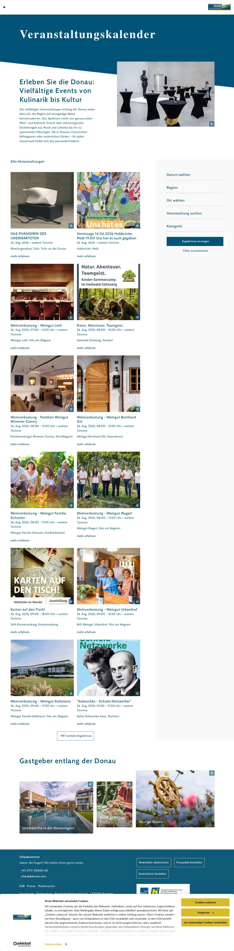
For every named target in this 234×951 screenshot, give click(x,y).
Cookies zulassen (205, 902)
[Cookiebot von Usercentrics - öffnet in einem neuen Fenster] (22, 944)
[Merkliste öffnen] (20, 7)
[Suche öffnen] (25, 7)
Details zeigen (53, 944)
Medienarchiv (46, 886)
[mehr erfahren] (42, 215)
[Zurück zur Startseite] (219, 7)
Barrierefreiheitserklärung (71, 893)
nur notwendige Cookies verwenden (205, 922)
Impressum (27, 893)
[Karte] (16, 7)
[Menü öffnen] (4, 7)
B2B (22, 886)
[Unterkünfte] (12, 7)
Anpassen (204, 912)
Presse (31, 886)
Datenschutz (44, 893)
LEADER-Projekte (101, 893)
